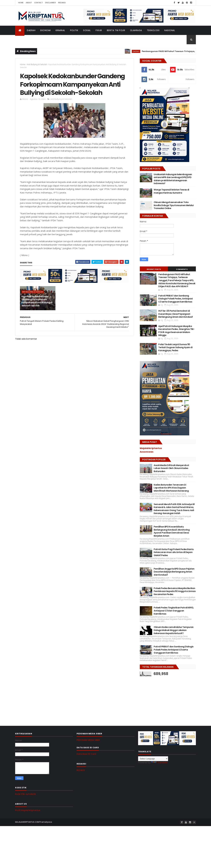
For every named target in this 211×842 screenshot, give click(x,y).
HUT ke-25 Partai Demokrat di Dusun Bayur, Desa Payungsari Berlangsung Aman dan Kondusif (175, 313)
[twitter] (178, 2)
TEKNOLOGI (153, 30)
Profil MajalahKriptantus (27, 810)
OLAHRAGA (136, 30)
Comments (182, 269)
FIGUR (99, 30)
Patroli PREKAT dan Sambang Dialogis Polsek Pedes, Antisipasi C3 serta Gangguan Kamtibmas (175, 298)
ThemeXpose (45, 822)
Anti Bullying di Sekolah (37, 64)
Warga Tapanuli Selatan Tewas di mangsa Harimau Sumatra (171, 191)
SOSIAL (87, 30)
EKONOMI (45, 30)
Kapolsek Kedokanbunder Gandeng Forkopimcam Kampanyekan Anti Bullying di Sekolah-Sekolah (36, 301)
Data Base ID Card (86, 754)
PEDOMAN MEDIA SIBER (88, 740)
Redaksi (62, 3)
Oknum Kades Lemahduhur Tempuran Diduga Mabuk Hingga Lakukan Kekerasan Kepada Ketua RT (174, 630)
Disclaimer (50, 3)
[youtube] (182, 2)
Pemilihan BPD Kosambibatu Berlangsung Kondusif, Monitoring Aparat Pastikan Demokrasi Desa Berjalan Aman (172, 531)
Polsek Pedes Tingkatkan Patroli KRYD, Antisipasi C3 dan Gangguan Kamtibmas (174, 610)
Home (20, 3)
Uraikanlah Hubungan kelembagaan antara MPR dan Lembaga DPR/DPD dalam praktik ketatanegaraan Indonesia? (173, 179)
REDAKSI (81, 770)
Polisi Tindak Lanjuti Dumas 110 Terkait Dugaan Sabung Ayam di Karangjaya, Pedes (175, 347)
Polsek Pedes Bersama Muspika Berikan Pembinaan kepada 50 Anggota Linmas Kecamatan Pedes (175, 591)
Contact (38, 3)
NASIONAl (169, 30)
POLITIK (74, 30)
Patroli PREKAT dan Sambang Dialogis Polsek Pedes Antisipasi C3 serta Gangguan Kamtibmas (173, 649)
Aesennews (146, 451)
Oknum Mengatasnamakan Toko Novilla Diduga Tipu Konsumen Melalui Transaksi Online (174, 205)
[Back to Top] (194, 822)
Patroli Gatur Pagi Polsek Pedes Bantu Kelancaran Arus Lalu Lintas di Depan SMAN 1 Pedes (174, 552)
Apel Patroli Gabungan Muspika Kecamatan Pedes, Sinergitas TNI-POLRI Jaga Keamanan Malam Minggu (176, 331)
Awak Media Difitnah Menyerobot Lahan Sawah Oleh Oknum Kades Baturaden (171, 468)
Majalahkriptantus (151, 448)
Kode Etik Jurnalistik (25, 794)
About (29, 3)
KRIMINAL (60, 30)
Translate (162, 762)
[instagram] (191, 2)
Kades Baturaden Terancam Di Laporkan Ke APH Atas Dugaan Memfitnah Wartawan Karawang (171, 487)
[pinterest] (187, 2)
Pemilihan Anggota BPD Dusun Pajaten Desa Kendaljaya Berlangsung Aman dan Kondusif (174, 571)
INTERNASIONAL (26, 39)
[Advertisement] (163, 698)
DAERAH (31, 30)
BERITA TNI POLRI (116, 30)
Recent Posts (154, 269)
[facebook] (174, 2)
